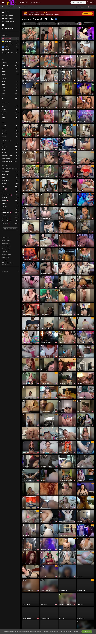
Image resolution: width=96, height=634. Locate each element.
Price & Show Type (46, 24)
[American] (79, 23)
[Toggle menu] (3, 2)
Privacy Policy (6, 248)
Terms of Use (5, 251)
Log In (90, 2)
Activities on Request (66, 24)
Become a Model (6, 254)
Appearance (29, 24)
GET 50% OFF (87, 13)
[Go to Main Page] (11, 2)
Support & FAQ (6, 237)
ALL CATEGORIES (11, 228)
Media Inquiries (6, 246)
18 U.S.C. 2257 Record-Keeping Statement (8, 263)
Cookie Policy (66, 631)
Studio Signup (6, 257)
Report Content (6, 243)
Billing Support (6, 240)
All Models (5, 260)
